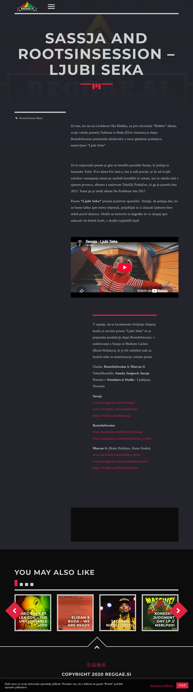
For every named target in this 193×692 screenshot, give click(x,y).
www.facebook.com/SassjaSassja (115, 409)
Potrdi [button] (182, 685)
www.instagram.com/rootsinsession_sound (122, 438)
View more (33, 612)
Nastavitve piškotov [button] (162, 685)
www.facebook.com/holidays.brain (116, 455)
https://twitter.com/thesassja (112, 415)
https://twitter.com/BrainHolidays (115, 468)
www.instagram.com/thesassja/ (114, 402)
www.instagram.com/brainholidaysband (120, 461)
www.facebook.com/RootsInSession (117, 432)
